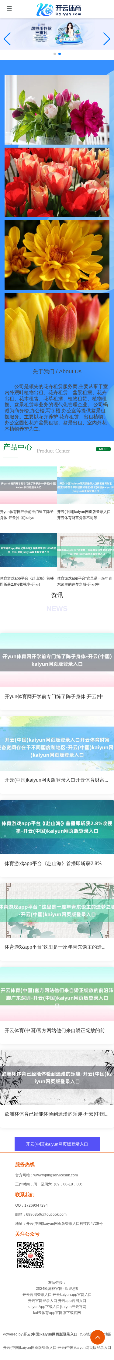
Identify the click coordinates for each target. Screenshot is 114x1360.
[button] (107, 39)
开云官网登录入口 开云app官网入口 (57, 1301)
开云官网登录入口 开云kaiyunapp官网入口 (57, 1295)
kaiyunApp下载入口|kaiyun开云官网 (57, 1307)
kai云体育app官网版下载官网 (57, 1313)
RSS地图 (85, 1334)
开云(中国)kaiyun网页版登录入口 (57, 1144)
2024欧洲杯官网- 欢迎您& (57, 1288)
